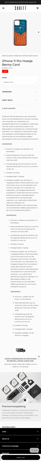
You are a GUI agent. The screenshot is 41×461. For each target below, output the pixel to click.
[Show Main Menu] (3, 8)
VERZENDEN (7, 92)
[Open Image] (20, 32)
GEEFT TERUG (7, 100)
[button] (38, 32)
